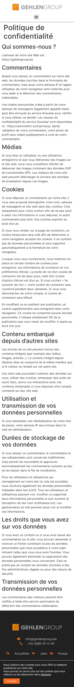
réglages (46, 674)
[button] (36, 17)
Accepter (11, 681)
